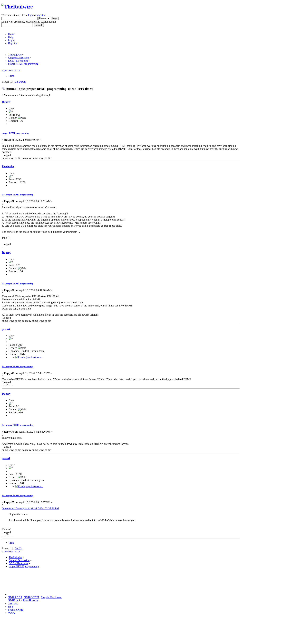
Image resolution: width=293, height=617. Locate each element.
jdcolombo (8, 166)
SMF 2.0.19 (15, 597)
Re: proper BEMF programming (17, 194)
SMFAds (13, 600)
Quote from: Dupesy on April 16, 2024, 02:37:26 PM (30, 508)
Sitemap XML (16, 609)
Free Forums (30, 600)
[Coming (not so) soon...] (29, 357)
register (41, 15)
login (31, 15)
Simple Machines (51, 597)
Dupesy (6, 102)
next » (17, 70)
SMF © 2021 (31, 597)
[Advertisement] (265, 119)
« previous (7, 70)
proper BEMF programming (16, 133)
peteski (6, 329)
